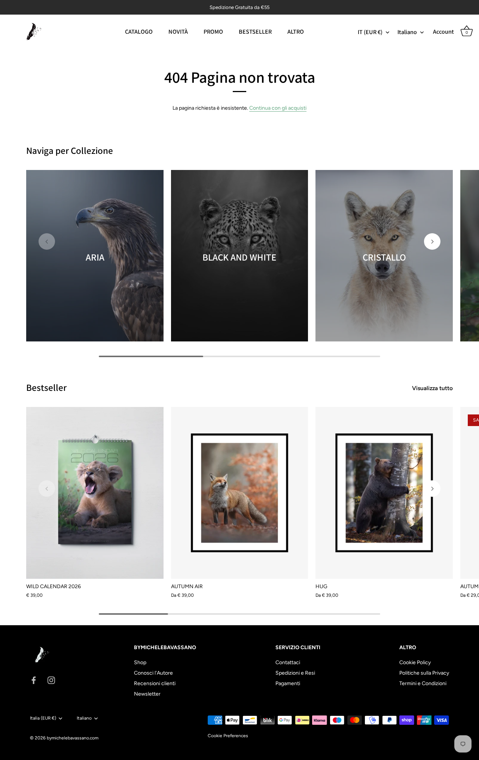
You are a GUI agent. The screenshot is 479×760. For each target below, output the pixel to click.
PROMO (213, 31)
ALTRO (295, 31)
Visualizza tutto (432, 388)
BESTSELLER (255, 31)
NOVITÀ (178, 31)
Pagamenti (287, 683)
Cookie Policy (415, 662)
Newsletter (147, 694)
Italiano (407, 32)
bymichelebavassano (68, 738)
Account (443, 32)
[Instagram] (51, 680)
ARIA (94, 257)
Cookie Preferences (228, 735)
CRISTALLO (384, 257)
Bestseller (46, 387)
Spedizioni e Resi (295, 673)
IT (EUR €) (370, 32)
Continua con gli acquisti (277, 108)
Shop (140, 662)
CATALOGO (139, 31)
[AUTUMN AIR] (239, 492)
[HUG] (384, 492)
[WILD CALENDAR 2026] (95, 492)
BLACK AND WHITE (239, 257)
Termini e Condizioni (422, 683)
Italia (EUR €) (43, 718)
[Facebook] (33, 680)
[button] (47, 241)
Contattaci (287, 662)
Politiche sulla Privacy (424, 673)
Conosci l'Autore (153, 673)
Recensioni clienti (155, 683)
